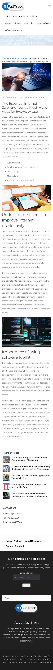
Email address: (26, 573)
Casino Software (43, 23)
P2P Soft (28, 23)
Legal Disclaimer (34, 541)
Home (7, 16)
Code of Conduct (15, 546)
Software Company (13, 30)
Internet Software (13, 23)
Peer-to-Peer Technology (25, 16)
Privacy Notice (13, 541)
